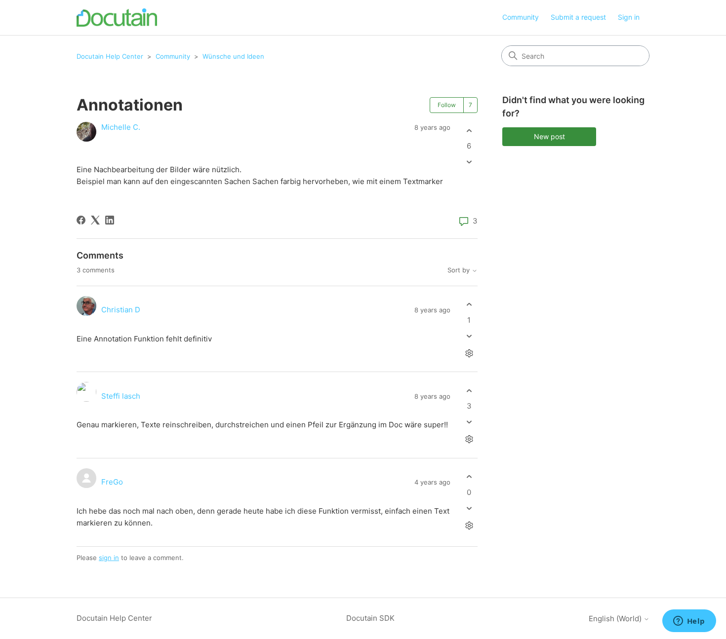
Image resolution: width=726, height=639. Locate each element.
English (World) (616, 618)
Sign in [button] (629, 17)
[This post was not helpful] (469, 162)
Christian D (120, 309)
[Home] (117, 17)
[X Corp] (95, 220)
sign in (109, 558)
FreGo (112, 482)
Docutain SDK (370, 618)
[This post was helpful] (469, 130)
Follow (447, 105)
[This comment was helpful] (469, 304)
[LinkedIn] (109, 220)
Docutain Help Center (110, 56)
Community (520, 17)
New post (549, 136)
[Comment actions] (469, 353)
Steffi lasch (120, 396)
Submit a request (578, 17)
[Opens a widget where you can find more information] (689, 621)
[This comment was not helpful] (469, 335)
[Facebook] (81, 220)
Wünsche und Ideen (233, 56)
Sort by (459, 270)
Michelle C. (120, 127)
